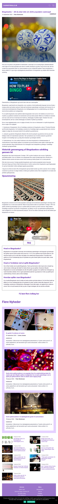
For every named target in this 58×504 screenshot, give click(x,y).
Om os (40, 491)
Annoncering (40, 489)
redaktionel (53, 14)
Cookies (40, 493)
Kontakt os (40, 495)
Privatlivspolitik (31, 501)
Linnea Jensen (22, 335)
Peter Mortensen (18, 14)
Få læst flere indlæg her (29, 294)
